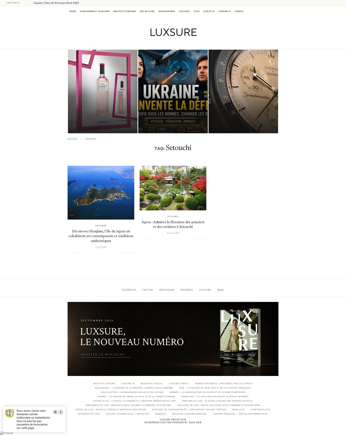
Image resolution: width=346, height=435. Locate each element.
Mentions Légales (151, 383)
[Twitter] (166, 43)
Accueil (72, 139)
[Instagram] (171, 43)
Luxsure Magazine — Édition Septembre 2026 (240, 414)
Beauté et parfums (125, 11)
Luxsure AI (225, 11)
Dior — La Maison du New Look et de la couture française (215, 388)
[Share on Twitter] (94, 252)
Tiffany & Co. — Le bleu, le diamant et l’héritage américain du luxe (134, 401)
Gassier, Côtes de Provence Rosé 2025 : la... (59, 3)
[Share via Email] (116, 252)
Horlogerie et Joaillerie (95, 11)
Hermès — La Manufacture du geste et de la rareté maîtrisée (207, 392)
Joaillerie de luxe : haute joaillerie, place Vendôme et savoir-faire (219, 405)
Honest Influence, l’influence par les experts (224, 383)
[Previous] (26, 3)
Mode (73, 11)
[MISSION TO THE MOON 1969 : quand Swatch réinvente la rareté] (243, 91)
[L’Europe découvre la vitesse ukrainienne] (173, 91)
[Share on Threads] (109, 252)
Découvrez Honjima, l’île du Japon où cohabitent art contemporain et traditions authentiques (100, 236)
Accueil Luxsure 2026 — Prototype (127, 414)
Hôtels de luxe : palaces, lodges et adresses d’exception (111, 409)
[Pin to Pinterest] (98, 252)
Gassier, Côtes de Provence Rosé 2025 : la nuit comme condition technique (100, 117)
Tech (196, 11)
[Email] (186, 43)
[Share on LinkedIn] (101, 252)
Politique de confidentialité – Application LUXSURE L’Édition (189, 409)
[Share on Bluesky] (112, 252)
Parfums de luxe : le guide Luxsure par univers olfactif (217, 401)
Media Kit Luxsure (104, 383)
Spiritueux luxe (260, 409)
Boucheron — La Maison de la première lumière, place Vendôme (134, 388)
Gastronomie (167, 11)
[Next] (30, 3)
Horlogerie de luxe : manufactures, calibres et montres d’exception (128, 405)
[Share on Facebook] (90, 252)
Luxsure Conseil (178, 383)
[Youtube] (181, 43)
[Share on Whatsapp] (105, 252)
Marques (160, 414)
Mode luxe (238, 409)
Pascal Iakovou (86, 127)
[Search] (276, 11)
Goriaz (239, 11)
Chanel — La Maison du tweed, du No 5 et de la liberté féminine (136, 396)
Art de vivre (147, 11)
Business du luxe (89, 414)
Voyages (184, 11)
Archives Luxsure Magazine (189, 414)
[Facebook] (160, 43)
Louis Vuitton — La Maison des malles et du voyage (132, 392)
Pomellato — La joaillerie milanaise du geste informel (215, 396)
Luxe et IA (209, 11)
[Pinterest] (176, 43)
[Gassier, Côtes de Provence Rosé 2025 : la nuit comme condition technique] (102, 91)
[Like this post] (86, 252)
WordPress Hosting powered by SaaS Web (173, 422)
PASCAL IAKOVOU (227, 127)
